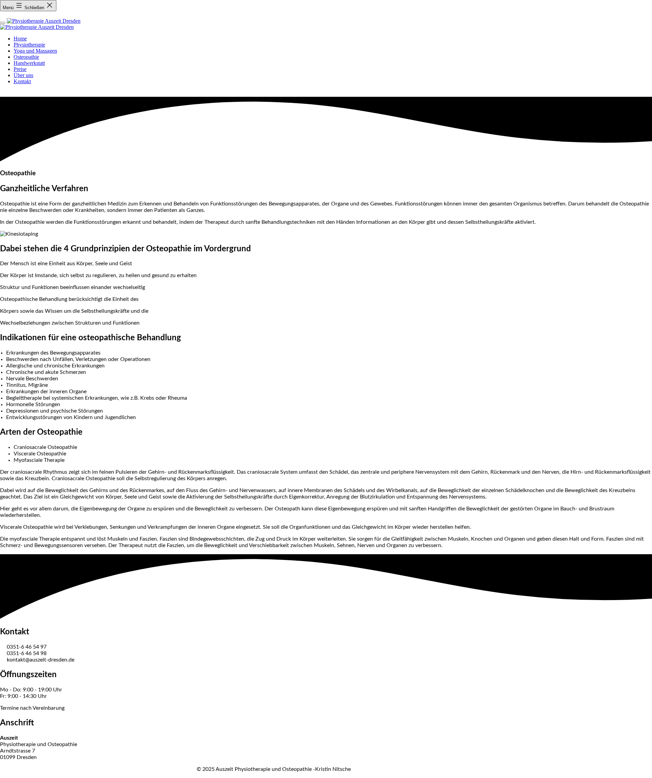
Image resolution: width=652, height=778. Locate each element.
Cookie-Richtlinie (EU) (164, 769)
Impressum (63, 769)
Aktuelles (119, 769)
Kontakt (92, 769)
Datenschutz (29, 769)
